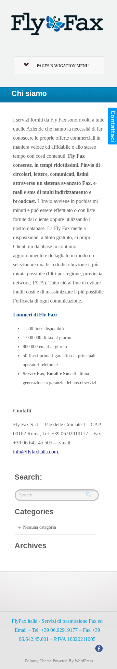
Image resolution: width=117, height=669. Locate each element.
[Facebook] (99, 648)
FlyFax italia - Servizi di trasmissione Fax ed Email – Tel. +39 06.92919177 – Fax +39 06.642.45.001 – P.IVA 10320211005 (57, 630)
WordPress (84, 660)
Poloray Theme (38, 660)
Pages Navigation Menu (63, 66)
